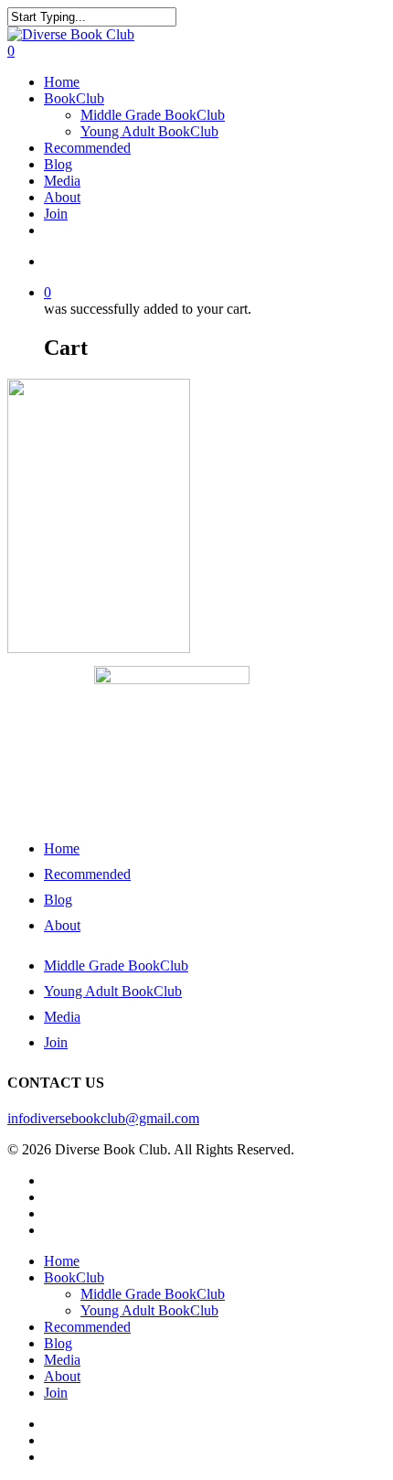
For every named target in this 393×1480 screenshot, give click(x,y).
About (62, 197)
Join (56, 213)
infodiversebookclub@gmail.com (103, 1118)
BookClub (74, 98)
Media (62, 180)
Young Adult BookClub (149, 131)
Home (62, 82)
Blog (58, 164)
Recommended (87, 148)
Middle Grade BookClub (152, 115)
